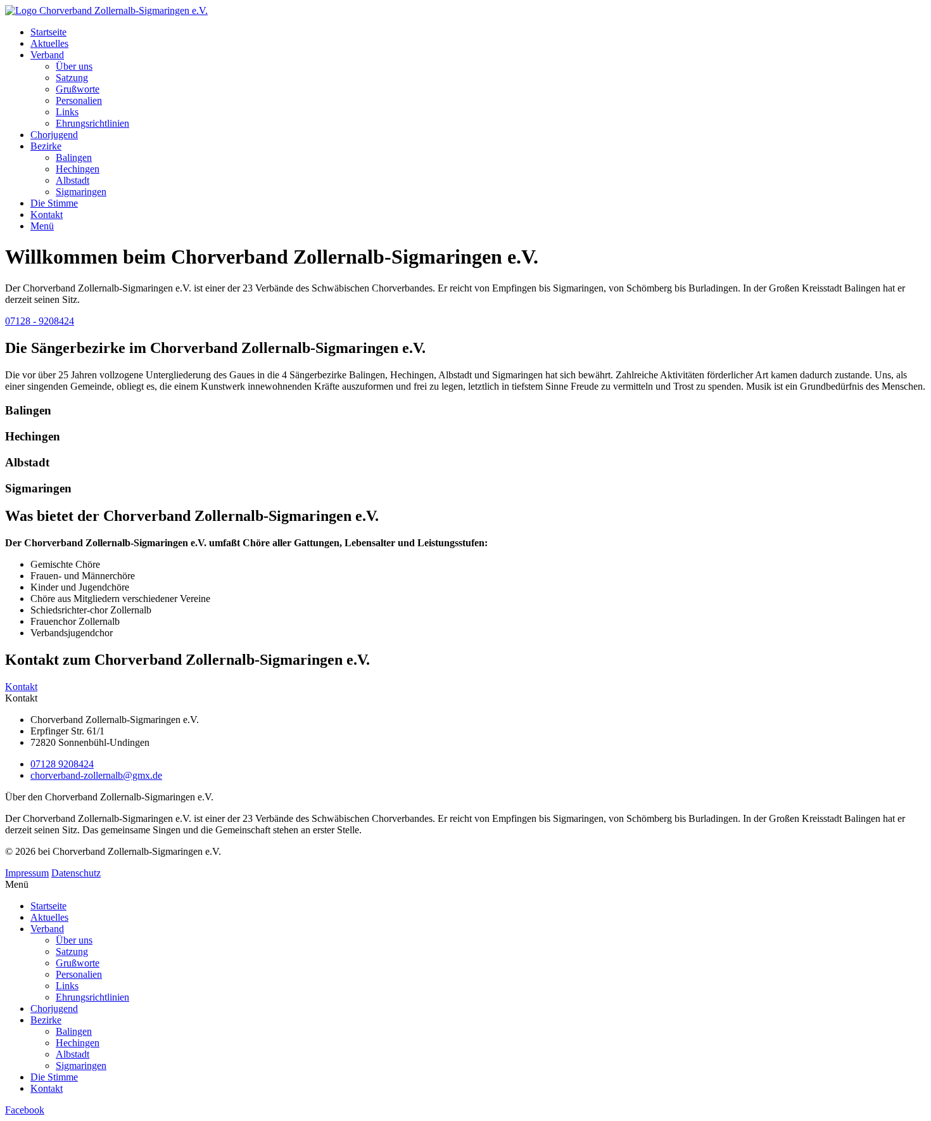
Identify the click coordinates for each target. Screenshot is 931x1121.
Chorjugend (54, 134)
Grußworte (77, 89)
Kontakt (46, 214)
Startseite (48, 32)
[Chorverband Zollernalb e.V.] (106, 10)
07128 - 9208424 (39, 321)
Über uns (74, 66)
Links (67, 111)
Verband (47, 54)
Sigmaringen (81, 191)
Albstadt (72, 180)
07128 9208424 (62, 764)
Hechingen (77, 168)
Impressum (27, 873)
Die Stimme (54, 203)
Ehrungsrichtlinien (92, 123)
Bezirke (45, 146)
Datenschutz (76, 873)
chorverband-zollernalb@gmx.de (96, 775)
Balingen (74, 157)
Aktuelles (49, 43)
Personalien (79, 100)
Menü (42, 226)
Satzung (72, 77)
